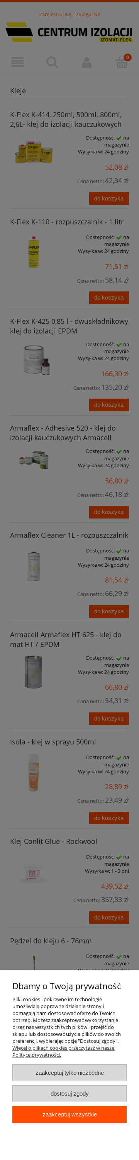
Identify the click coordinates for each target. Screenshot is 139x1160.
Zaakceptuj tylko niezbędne (70, 1072)
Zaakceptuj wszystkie (69, 1114)
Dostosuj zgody (70, 1093)
